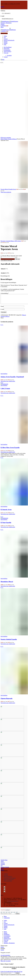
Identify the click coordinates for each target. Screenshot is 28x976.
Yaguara (3, 862)
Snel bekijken (4, 373)
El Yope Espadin (6, 522)
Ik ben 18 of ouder (5, 971)
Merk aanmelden (8, 880)
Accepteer (8, 961)
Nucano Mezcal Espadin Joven (8, 189)
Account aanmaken (5, 955)
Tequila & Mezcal (12, 139)
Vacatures (9, 55)
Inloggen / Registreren (9, 943)
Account (6, 875)
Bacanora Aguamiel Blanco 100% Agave (11, 241)
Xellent (2, 870)
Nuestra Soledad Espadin (9, 639)
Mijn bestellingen (8, 876)
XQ (1, 865)
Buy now (18, 259)
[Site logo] (5, 21)
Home (2, 139)
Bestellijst (2, 6)
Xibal (2, 868)
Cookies (6, 873)
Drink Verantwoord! (9, 879)
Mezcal (24, 315)
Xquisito (3, 864)
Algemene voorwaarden (10, 878)
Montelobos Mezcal (7, 581)
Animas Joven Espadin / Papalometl (12, 377)
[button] (8, 381)
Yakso (2, 861)
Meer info (3, 961)
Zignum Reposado (6, 698)
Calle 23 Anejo (5, 388)
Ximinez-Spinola (5, 867)
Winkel (6, 139)
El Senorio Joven (6, 509)
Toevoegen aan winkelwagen (7, 259)
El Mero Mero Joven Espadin (10, 447)
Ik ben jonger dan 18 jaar (16, 971)
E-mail (2, 309)
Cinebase (7, 909)
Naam (2, 306)
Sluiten (2, 947)
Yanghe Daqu (4, 860)
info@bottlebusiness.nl (12, 901)
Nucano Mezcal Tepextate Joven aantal (12, 255)
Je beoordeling (5, 293)
